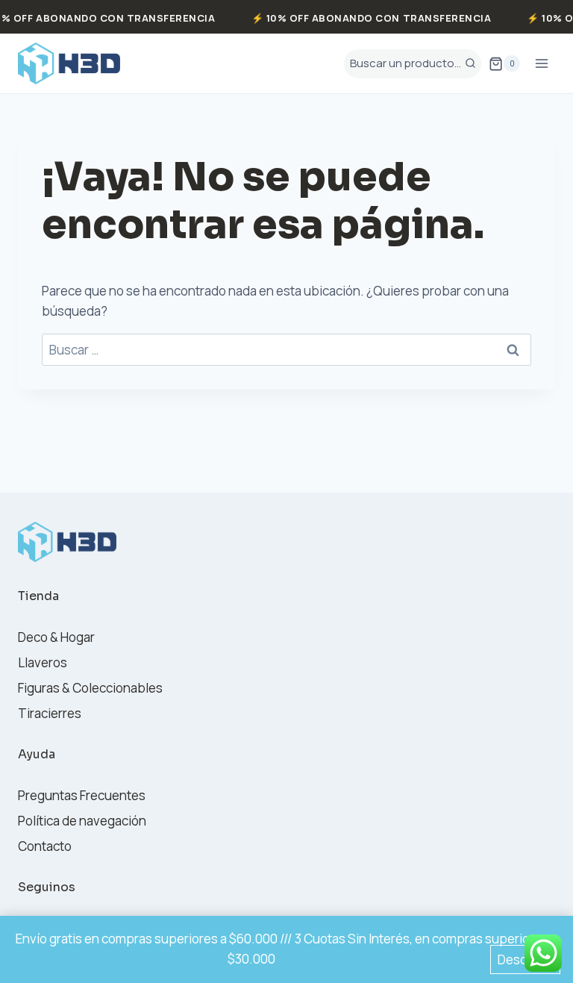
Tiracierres (49, 713)
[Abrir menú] (541, 63)
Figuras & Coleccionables (90, 687)
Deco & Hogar (56, 637)
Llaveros (42, 662)
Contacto (45, 846)
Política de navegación (82, 820)
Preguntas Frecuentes (81, 795)
